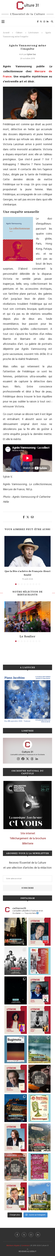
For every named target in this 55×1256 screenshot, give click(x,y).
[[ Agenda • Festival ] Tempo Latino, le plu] (39, 1167)
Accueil (6, 32)
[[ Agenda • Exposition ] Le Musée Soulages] (15, 1049)
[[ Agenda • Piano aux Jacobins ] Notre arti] (15, 932)
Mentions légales (13, 1245)
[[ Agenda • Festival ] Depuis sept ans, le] (39, 961)
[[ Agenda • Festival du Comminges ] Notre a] (39, 1196)
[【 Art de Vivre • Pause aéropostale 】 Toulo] (39, 1079)
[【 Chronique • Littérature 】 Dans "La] (39, 990)
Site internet (28, 833)
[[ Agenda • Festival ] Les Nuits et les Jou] (39, 1108)
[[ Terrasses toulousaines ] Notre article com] (39, 1137)
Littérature (33, 32)
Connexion (25, 1245)
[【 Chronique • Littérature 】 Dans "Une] (39, 1020)
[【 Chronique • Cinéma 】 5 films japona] (15, 961)
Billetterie (27, 843)
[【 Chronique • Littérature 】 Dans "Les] (15, 1196)
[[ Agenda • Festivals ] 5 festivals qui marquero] (15, 990)
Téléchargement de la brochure (28, 838)
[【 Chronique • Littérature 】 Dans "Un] (15, 1020)
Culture (19, 32)
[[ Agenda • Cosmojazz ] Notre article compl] (39, 1049)
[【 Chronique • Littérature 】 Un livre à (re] (15, 1079)
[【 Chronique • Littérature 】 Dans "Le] (15, 1137)
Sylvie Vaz (31, 54)
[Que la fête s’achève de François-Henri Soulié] (27, 551)
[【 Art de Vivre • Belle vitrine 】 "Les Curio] (15, 1167)
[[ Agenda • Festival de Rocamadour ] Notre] (15, 1108)
